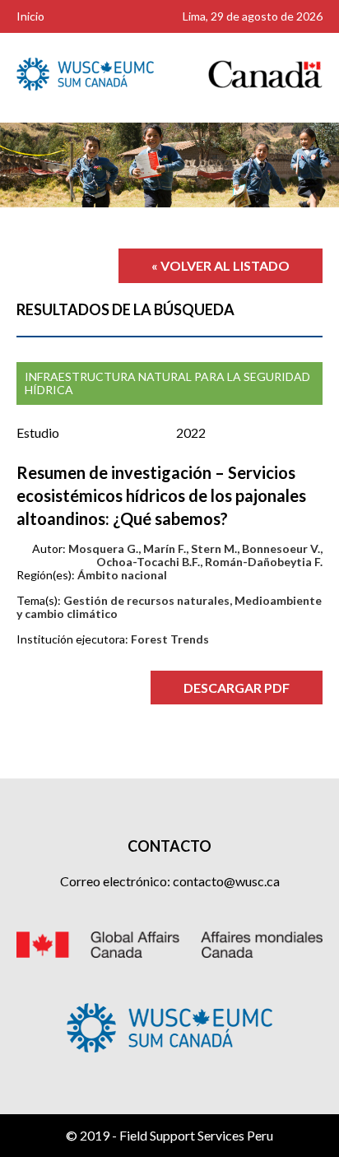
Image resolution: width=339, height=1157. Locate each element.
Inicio (30, 16)
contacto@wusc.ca (226, 881)
